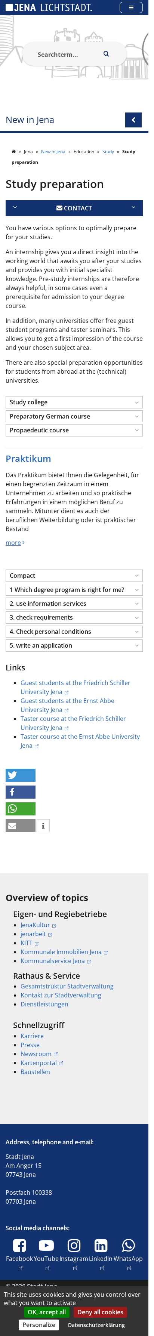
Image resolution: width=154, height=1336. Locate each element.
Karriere (32, 1036)
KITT (27, 943)
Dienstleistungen (44, 1004)
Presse (30, 1045)
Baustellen (35, 1072)
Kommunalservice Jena (53, 961)
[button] (74, 402)
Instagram (73, 1258)
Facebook (19, 1258)
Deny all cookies (100, 1312)
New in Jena (30, 119)
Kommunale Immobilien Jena (61, 952)
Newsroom (36, 1054)
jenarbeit (33, 934)
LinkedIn (101, 1258)
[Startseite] (14, 151)
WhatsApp (128, 1258)
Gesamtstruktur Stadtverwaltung (67, 986)
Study (108, 151)
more (13, 543)
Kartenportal (39, 1063)
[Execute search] (106, 54)
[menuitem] (74, 937)
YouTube (46, 1258)
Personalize (38, 1325)
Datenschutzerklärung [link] (96, 1325)
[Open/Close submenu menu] (133, 119)
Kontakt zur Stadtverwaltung (61, 995)
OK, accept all (47, 1312)
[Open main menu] (131, 7)
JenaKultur (35, 925)
